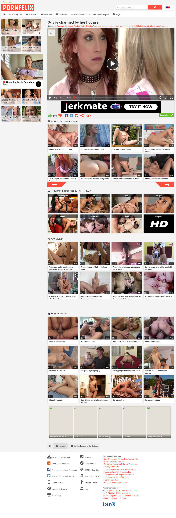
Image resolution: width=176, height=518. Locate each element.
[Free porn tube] (31, 10)
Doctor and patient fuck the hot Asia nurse (120, 464)
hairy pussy (114, 26)
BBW (127, 216)
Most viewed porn (81, 14)
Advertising (56, 495)
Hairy (83, 26)
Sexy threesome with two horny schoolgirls (121, 458)
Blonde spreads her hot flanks (156, 178)
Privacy (87, 457)
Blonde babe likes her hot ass (60, 149)
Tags (117, 14)
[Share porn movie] (82, 116)
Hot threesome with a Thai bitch (116, 477)
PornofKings (8, 2)
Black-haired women (123, 490)
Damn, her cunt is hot (57, 341)
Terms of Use (89, 463)
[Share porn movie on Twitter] (71, 116)
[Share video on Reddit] (77, 116)
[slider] (115, 97)
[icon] (4, 14)
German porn (63, 195)
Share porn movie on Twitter (62, 476)
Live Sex (48, 14)
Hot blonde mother (88, 341)
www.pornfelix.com (59, 489)
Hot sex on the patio (152, 400)
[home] (49, 446)
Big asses (69, 26)
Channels (62, 14)
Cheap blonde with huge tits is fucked (119, 474)
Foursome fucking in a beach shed (117, 472)
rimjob (146, 26)
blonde (122, 26)
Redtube (128, 495)
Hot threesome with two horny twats (95, 178)
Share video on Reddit (60, 463)
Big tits (111, 493)
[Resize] (166, 97)
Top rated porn (102, 14)
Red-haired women (123, 493)
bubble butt (138, 26)
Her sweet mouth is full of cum (92, 149)
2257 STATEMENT (92, 476)
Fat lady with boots (111, 466)
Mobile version (57, 482)
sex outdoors (103, 26)
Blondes (89, 26)
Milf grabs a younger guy (90, 370)
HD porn (158, 216)
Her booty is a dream (57, 370)
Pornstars (33, 14)
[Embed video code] (88, 116)
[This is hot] (50, 116)
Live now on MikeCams (122, 149)
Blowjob (159, 195)
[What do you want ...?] (155, 7)
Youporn (112, 495)
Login (86, 489)
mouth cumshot (162, 26)
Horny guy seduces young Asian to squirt (120, 469)
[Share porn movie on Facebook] (66, 116)
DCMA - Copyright (91, 470)
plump (152, 26)
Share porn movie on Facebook (64, 470)
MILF (105, 495)
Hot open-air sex (119, 400)
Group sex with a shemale (114, 461)
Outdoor (77, 26)
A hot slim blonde (55, 400)
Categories (17, 14)
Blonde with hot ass (152, 341)
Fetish (62, 216)
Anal (126, 195)
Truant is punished (111, 479)
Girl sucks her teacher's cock (115, 482)
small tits (129, 26)
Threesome (94, 216)
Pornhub (60, 26)
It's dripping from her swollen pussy (126, 370)
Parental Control (90, 482)
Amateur (94, 195)
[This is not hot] (60, 116)
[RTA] (109, 505)
